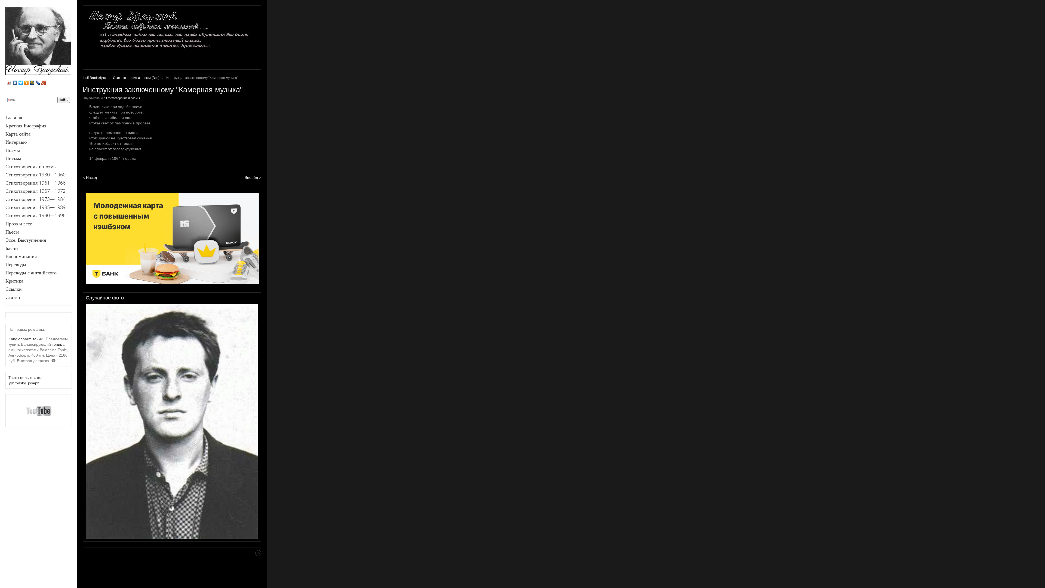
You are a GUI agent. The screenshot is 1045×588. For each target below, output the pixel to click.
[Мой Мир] (32, 82)
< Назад (90, 177)
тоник (57, 344)
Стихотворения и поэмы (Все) (136, 78)
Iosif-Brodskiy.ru (94, 78)
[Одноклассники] (26, 82)
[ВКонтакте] (15, 82)
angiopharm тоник (26, 339)
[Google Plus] (44, 82)
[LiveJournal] (38, 82)
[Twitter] (21, 82)
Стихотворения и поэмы (123, 98)
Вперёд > (253, 177)
